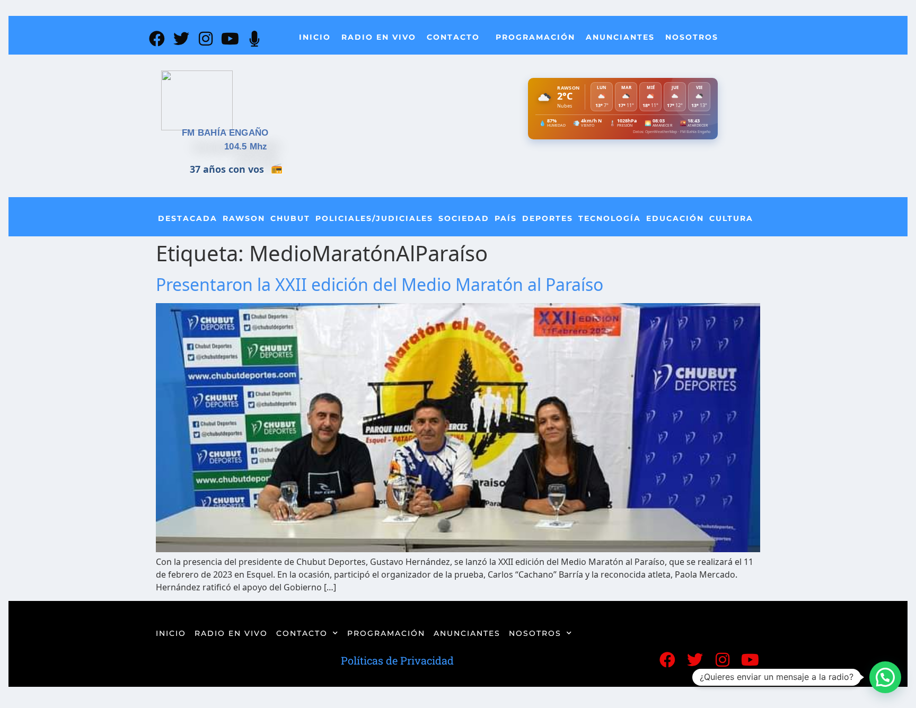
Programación (535, 37)
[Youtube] (230, 39)
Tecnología (609, 218)
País (506, 218)
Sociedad (463, 218)
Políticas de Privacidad (397, 660)
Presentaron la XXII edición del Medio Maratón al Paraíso (379, 284)
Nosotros (691, 37)
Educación (675, 218)
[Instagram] (206, 39)
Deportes (547, 218)
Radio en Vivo (378, 37)
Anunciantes (620, 37)
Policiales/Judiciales (374, 218)
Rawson (244, 218)
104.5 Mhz (246, 146)
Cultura (731, 218)
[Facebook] (157, 39)
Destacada (187, 218)
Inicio (315, 37)
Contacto (453, 37)
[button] (885, 677)
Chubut (290, 218)
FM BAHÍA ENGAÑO (225, 133)
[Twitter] (181, 39)
